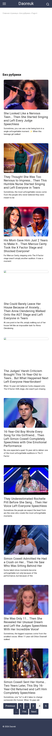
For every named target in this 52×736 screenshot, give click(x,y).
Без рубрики (24, 13)
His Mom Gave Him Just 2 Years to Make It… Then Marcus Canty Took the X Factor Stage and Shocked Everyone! (26, 246)
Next (33, 711)
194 (24, 711)
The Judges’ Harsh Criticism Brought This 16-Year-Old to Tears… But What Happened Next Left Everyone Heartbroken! (26, 376)
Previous (10, 705)
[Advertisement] (26, 44)
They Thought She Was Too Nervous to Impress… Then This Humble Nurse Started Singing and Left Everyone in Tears (25, 182)
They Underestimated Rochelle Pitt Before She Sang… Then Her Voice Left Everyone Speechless (25, 502)
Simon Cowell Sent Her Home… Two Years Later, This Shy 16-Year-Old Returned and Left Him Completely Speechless (25, 687)
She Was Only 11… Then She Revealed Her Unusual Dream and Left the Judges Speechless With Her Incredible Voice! (25, 624)
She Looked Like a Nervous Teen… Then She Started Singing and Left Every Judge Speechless (26, 119)
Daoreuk (26, 3)
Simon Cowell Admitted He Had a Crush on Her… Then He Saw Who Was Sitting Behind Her (25, 562)
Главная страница (10, 13)
